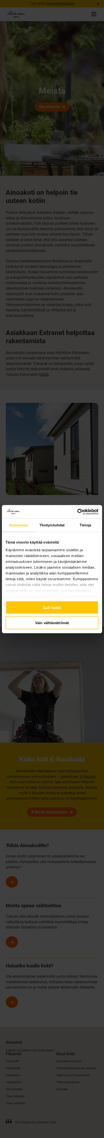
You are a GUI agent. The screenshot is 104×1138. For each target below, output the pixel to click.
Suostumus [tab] (19, 525)
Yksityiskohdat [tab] (52, 525)
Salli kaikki (52, 608)
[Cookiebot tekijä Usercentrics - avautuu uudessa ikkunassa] (77, 512)
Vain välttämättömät (52, 623)
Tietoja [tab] (85, 525)
